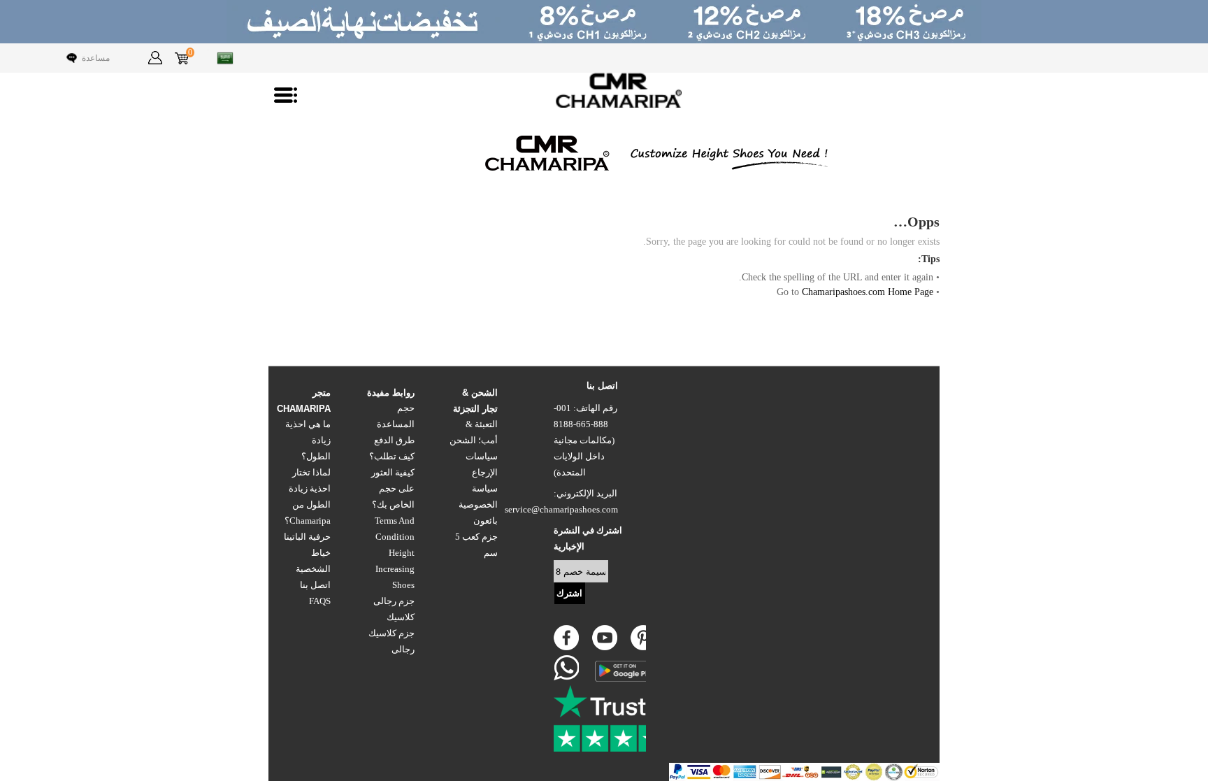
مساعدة (96, 58)
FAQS (320, 601)
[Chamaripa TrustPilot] (623, 718)
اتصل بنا (315, 585)
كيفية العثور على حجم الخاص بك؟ (393, 489)
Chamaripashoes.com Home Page (867, 292)
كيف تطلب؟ (392, 456)
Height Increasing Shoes (395, 569)
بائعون (485, 521)
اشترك (569, 593)
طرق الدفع (394, 440)
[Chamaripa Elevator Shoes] (604, 90)
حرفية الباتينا (307, 537)
